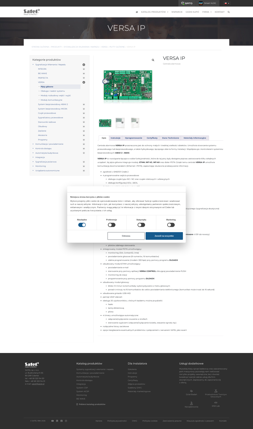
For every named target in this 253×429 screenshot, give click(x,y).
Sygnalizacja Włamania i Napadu (81, 47)
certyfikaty (152, 138)
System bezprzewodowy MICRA (52, 109)
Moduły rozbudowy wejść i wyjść (56, 95)
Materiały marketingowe (139, 391)
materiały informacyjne (195, 138)
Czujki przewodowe (47, 113)
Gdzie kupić (192, 12)
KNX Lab (216, 406)
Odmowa (126, 236)
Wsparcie (177, 12)
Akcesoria (42, 135)
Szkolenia (132, 369)
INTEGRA (42, 69)
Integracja (40, 157)
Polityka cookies (149, 421)
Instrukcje (132, 373)
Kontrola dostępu (43, 148)
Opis (104, 138)
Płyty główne (117, 47)
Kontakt (220, 12)
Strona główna (40, 47)
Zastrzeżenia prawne (172, 421)
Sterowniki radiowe (47, 122)
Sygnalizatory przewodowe (50, 117)
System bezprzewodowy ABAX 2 (53, 104)
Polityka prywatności (117, 421)
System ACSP (82, 391)
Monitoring (40, 166)
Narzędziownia (191, 407)
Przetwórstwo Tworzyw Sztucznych (216, 395)
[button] (227, 3)
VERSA (104, 47)
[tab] (104, 138)
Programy (42, 139)
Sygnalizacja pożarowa (45, 162)
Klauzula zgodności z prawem (200, 421)
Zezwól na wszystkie (164, 236)
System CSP (82, 388)
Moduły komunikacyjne (51, 100)
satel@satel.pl (38, 384)
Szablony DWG (135, 388)
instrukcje (115, 138)
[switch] (111, 225)
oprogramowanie (133, 138)
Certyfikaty (133, 380)
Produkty (56, 47)
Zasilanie (42, 131)
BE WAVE (42, 73)
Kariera (99, 421)
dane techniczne (170, 138)
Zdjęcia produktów (136, 384)
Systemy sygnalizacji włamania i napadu (95, 369)
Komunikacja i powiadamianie (49, 144)
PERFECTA (43, 78)
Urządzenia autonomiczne (47, 170)
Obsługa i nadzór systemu (53, 91)
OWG (134, 421)
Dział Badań (191, 394)
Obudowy (42, 126)
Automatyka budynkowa (46, 153)
